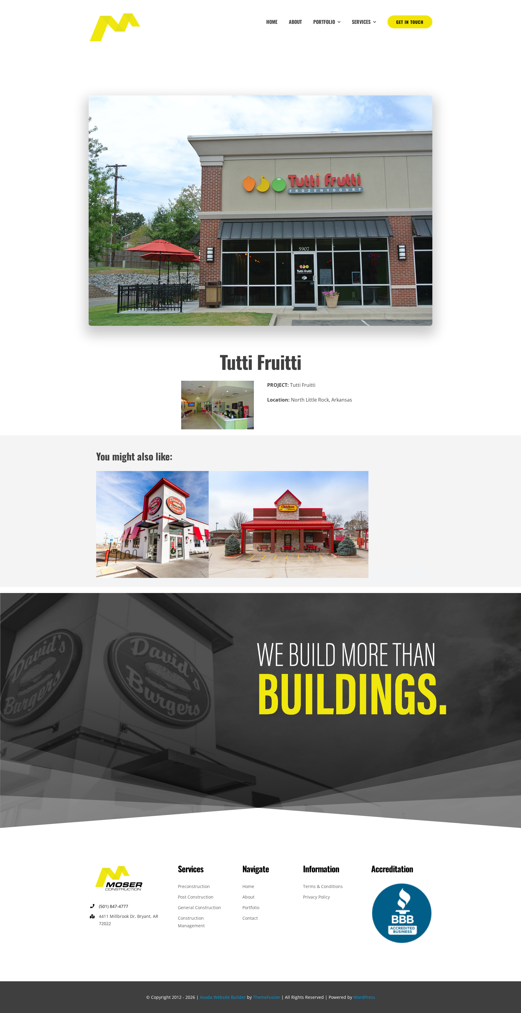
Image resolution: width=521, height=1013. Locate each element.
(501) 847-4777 (113, 906)
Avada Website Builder (223, 997)
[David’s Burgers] (176, 475)
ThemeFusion (266, 997)
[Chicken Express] (288, 475)
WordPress (364, 997)
